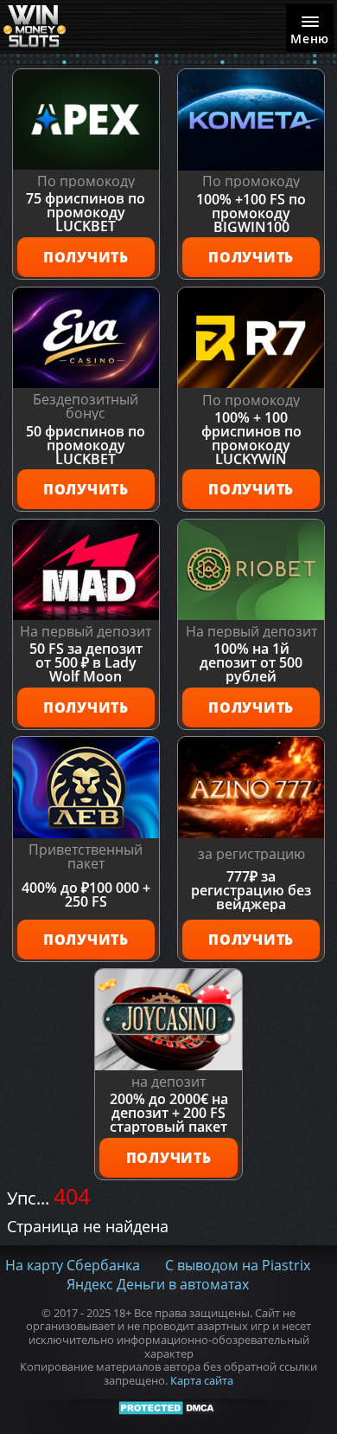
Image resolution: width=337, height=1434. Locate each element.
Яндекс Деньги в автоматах (158, 1284)
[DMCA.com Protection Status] (169, 1407)
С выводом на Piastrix (237, 1265)
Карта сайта (201, 1381)
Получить (86, 257)
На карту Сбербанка (72, 1265)
